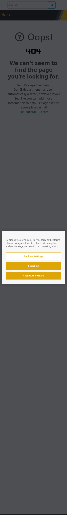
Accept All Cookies (33, 275)
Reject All (33, 266)
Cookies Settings (33, 256)
